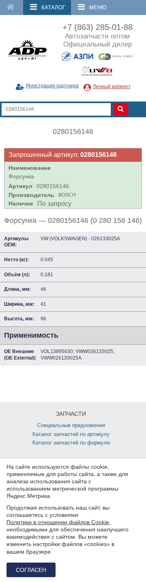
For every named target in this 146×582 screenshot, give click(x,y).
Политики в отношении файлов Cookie (57, 522)
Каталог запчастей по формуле (71, 443)
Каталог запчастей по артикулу (71, 434)
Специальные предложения (71, 425)
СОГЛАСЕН (31, 570)
